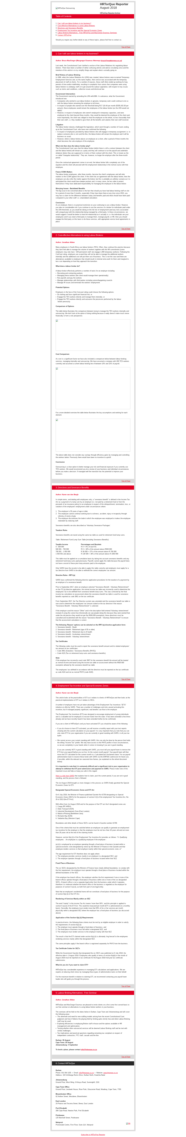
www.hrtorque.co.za (110, 1073)
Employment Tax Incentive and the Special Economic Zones (80, 30)
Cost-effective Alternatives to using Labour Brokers (76, 26)
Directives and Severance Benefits (70, 28)
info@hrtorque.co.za (89, 1050)
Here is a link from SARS (65, 776)
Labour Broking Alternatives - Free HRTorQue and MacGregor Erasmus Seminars (87, 33)
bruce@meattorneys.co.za (111, 61)
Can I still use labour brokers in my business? (74, 23)
